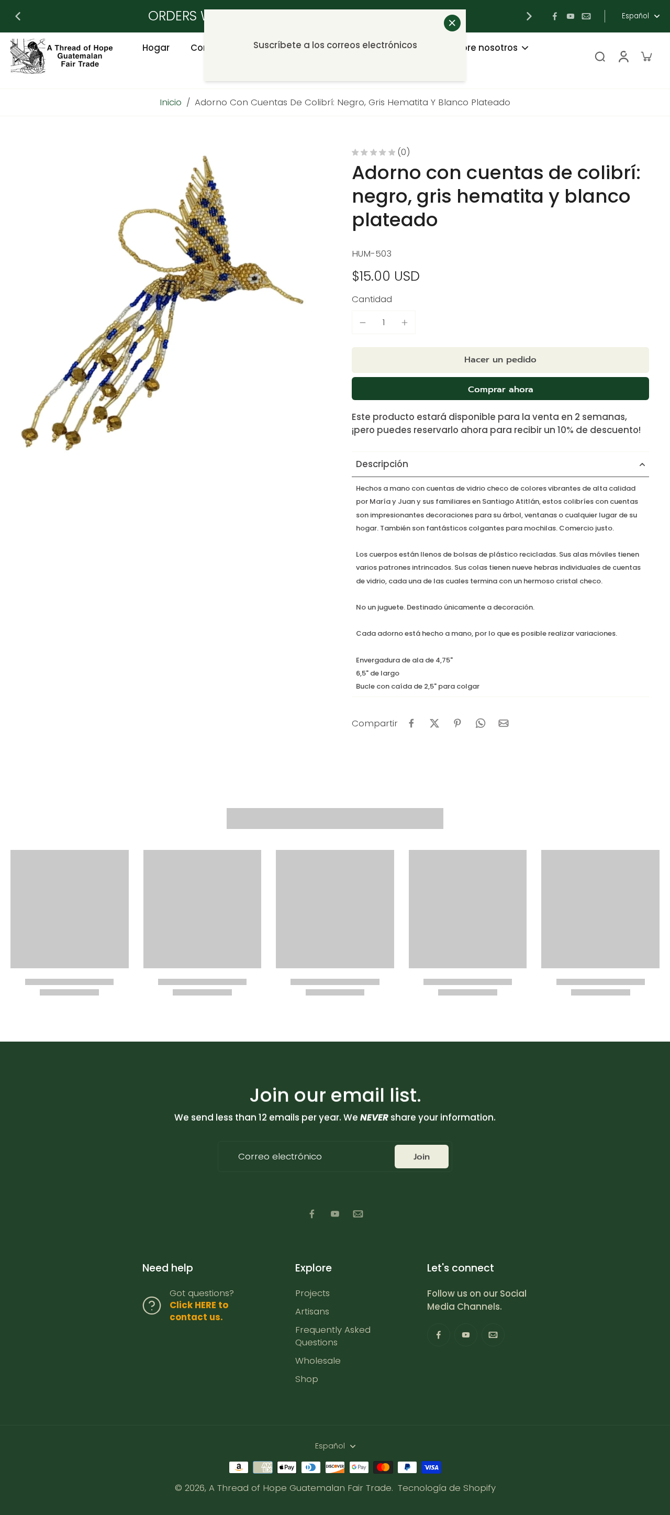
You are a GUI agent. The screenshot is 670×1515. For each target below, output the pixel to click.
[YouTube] (570, 16)
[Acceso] (622, 56)
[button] (500, 360)
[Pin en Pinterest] (457, 723)
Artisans (312, 1312)
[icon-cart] (645, 56)
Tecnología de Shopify (447, 1487)
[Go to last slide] (17, 16)
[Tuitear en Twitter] (434, 723)
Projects (312, 1293)
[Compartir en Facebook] (411, 723)
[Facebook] (555, 16)
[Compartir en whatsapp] (480, 723)
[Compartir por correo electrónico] (503, 723)
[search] (599, 56)
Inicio (171, 102)
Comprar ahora (500, 389)
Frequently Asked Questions (333, 1336)
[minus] (362, 323)
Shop (306, 1379)
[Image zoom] (164, 302)
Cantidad (372, 299)
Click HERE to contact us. (199, 1311)
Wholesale (318, 1361)
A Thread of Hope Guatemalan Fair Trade (300, 1487)
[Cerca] (452, 23)
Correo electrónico (280, 1157)
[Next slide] (529, 16)
